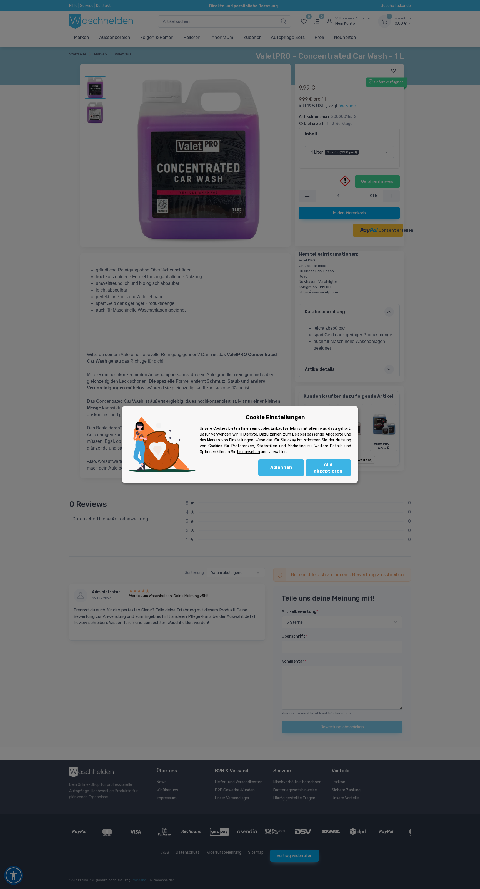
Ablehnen (281, 467)
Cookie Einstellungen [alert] (275, 417)
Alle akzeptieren (328, 468)
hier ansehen (248, 452)
